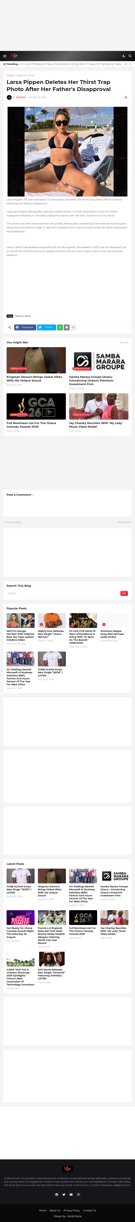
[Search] (130, 56)
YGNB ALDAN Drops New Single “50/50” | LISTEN (50, 672)
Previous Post (13, 522)
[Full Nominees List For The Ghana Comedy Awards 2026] (83, 917)
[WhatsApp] (60, 327)
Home (10, 75)
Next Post (124, 522)
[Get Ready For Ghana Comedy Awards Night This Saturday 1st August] (21, 917)
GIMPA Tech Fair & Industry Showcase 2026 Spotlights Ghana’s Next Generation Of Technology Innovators (20, 977)
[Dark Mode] (123, 56)
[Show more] (73, 327)
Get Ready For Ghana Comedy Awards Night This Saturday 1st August (20, 933)
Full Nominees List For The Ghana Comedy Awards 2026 (31, 424)
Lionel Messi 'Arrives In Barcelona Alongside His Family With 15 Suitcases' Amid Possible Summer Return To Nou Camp (72, 64)
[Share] (125, 97)
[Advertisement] (67, 25)
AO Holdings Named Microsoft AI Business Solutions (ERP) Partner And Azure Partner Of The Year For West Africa (19, 677)
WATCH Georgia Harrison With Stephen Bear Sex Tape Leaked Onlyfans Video (20, 636)
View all (124, 342)
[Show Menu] (4, 56)
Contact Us (89, 1210)
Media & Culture (25, 75)
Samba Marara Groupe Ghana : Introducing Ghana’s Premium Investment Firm (91, 380)
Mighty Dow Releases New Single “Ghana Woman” (51, 634)
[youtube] (71, 1195)
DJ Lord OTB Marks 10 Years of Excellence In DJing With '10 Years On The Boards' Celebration (82, 637)
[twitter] (64, 1195)
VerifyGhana (74, 1216)
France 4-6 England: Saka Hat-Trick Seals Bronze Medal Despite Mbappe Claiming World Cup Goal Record (51, 936)
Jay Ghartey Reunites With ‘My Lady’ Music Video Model (95, 424)
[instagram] (78, 1195)
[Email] (67, 327)
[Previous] (126, 64)
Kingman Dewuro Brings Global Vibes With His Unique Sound (34, 378)
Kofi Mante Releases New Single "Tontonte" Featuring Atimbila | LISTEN (51, 974)
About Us (55, 1210)
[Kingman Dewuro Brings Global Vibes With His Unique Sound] (52, 876)
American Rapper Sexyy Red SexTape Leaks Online (112, 634)
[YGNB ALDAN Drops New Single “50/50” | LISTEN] (21, 876)
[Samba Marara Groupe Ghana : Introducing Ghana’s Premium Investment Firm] (114, 876)
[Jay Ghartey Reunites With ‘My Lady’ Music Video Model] (114, 917)
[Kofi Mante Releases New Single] (52, 959)
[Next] (130, 64)
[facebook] (56, 1195)
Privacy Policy (72, 1210)
